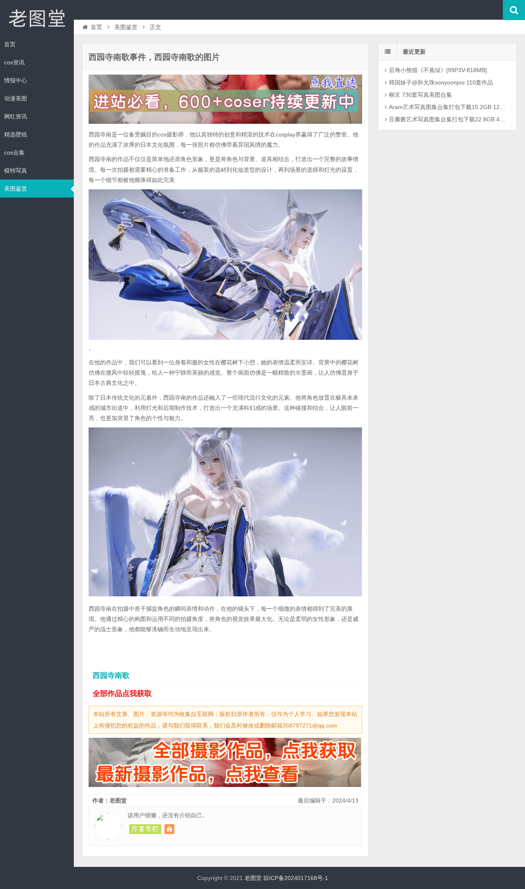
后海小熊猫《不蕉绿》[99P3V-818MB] (438, 70)
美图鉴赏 (15, 188)
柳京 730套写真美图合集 (420, 94)
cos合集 (14, 152)
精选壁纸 (15, 134)
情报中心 (15, 80)
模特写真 (15, 170)
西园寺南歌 (111, 675)
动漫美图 (15, 98)
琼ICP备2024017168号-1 (295, 878)
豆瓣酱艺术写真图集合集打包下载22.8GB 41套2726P (448, 119)
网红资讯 (15, 116)
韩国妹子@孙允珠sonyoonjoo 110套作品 (441, 82)
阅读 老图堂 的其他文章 (145, 829)
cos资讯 (14, 62)
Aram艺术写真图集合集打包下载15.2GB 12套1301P (448, 107)
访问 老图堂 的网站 (169, 829)
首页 (10, 44)
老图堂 (37, 18)
